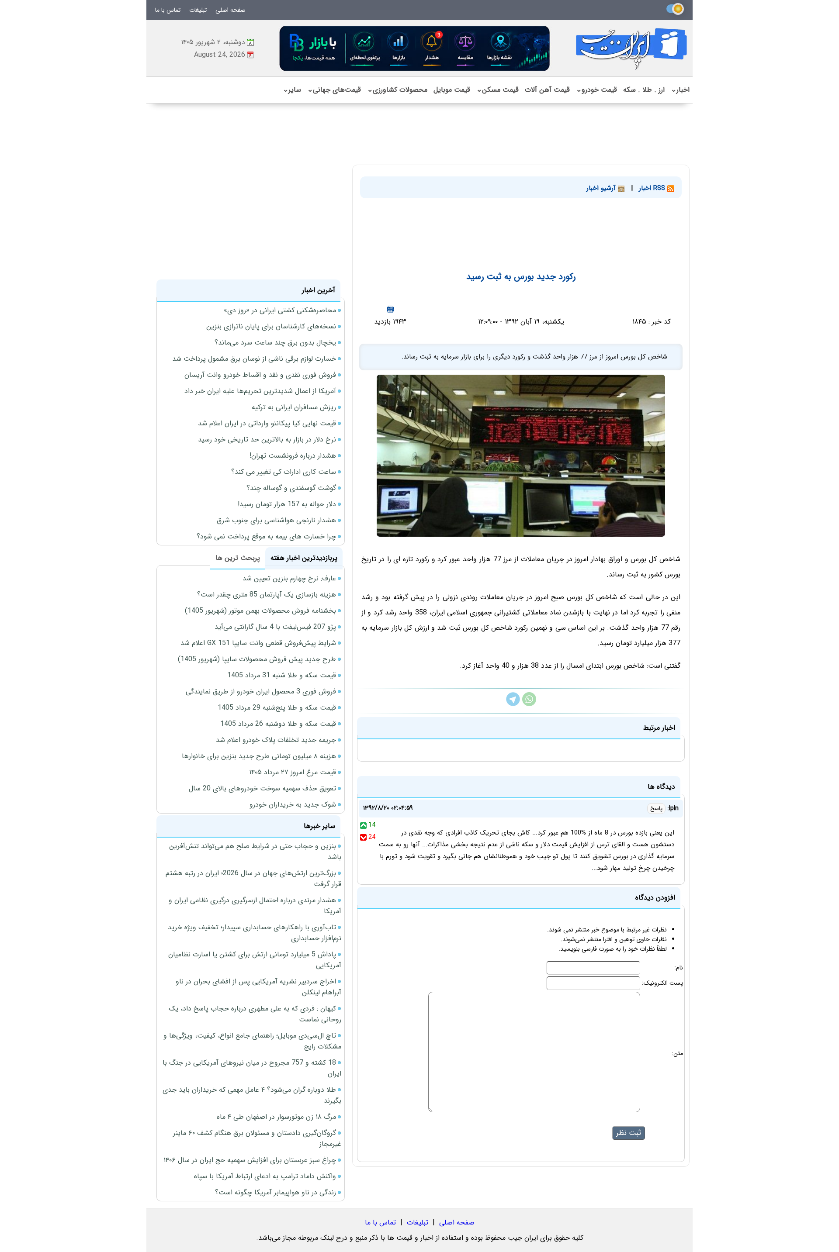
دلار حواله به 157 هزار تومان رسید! (287, 504)
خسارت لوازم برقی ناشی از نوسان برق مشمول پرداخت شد (254, 358)
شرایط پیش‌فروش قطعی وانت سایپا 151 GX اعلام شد (258, 643)
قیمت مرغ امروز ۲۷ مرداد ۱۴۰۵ (292, 772)
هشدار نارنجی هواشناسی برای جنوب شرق (276, 520)
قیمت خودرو (596, 89)
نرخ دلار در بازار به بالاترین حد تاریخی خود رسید (267, 439)
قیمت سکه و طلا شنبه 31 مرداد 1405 (281, 675)
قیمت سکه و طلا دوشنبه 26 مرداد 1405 (278, 723)
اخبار (680, 89)
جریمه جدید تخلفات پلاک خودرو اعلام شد (276, 740)
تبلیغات (198, 10)
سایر (292, 89)
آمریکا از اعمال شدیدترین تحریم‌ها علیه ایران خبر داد (260, 391)
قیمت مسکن (497, 89)
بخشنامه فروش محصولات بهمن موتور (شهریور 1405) (260, 610)
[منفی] (363, 837)
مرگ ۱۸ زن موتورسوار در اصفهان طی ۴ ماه (276, 1116)
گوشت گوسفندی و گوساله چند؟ (291, 488)
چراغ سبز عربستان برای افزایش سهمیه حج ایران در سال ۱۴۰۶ (249, 1160)
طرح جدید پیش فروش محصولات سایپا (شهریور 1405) (257, 659)
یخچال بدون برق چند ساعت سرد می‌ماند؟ (275, 342)
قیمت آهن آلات (547, 89)
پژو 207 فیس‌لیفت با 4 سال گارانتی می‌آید (275, 626)
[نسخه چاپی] (390, 309)
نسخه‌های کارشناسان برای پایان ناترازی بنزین (271, 326)
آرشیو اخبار (602, 188)
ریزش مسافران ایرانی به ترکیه (294, 407)
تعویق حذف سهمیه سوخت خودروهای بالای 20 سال (262, 788)
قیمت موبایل (451, 89)
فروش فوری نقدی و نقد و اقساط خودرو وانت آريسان (260, 374)
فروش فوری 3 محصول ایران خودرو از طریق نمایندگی (261, 691)
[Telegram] (513, 704)
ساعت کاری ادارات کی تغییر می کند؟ (283, 471)
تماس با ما (167, 10)
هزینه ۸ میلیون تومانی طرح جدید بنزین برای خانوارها (259, 756)
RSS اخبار (653, 188)
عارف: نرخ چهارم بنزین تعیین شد (289, 578)
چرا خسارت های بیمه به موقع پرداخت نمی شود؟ (266, 536)
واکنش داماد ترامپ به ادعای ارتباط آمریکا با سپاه (265, 1176)
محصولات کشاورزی (397, 89)
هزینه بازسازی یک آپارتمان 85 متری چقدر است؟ (266, 594)
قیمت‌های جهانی (334, 89)
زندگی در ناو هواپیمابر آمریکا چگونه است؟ (275, 1192)
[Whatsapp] (529, 704)
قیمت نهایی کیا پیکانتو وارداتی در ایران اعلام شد (267, 423)
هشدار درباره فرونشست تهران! (293, 455)
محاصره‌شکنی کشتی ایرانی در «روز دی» (280, 310)
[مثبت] (363, 825)
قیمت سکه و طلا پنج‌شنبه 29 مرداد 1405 (277, 707)
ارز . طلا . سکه (644, 89)
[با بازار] (415, 48)
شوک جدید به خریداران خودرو (293, 804)
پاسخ (656, 808)
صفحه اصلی (230, 10)
